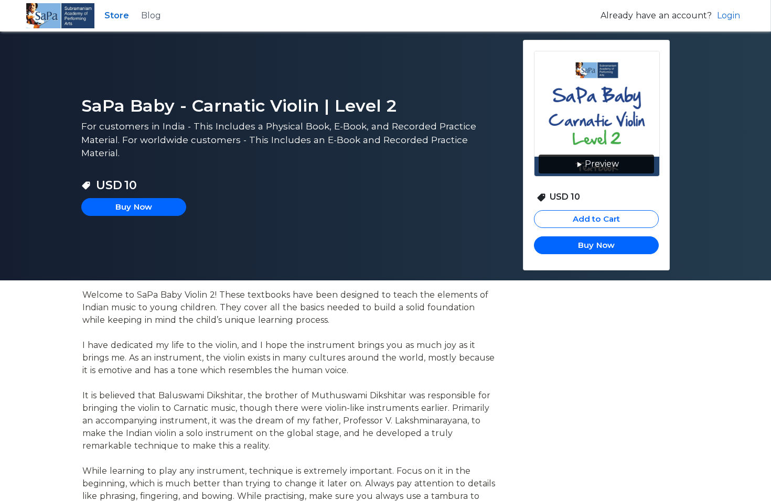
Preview (602, 164)
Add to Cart (596, 219)
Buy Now (596, 245)
